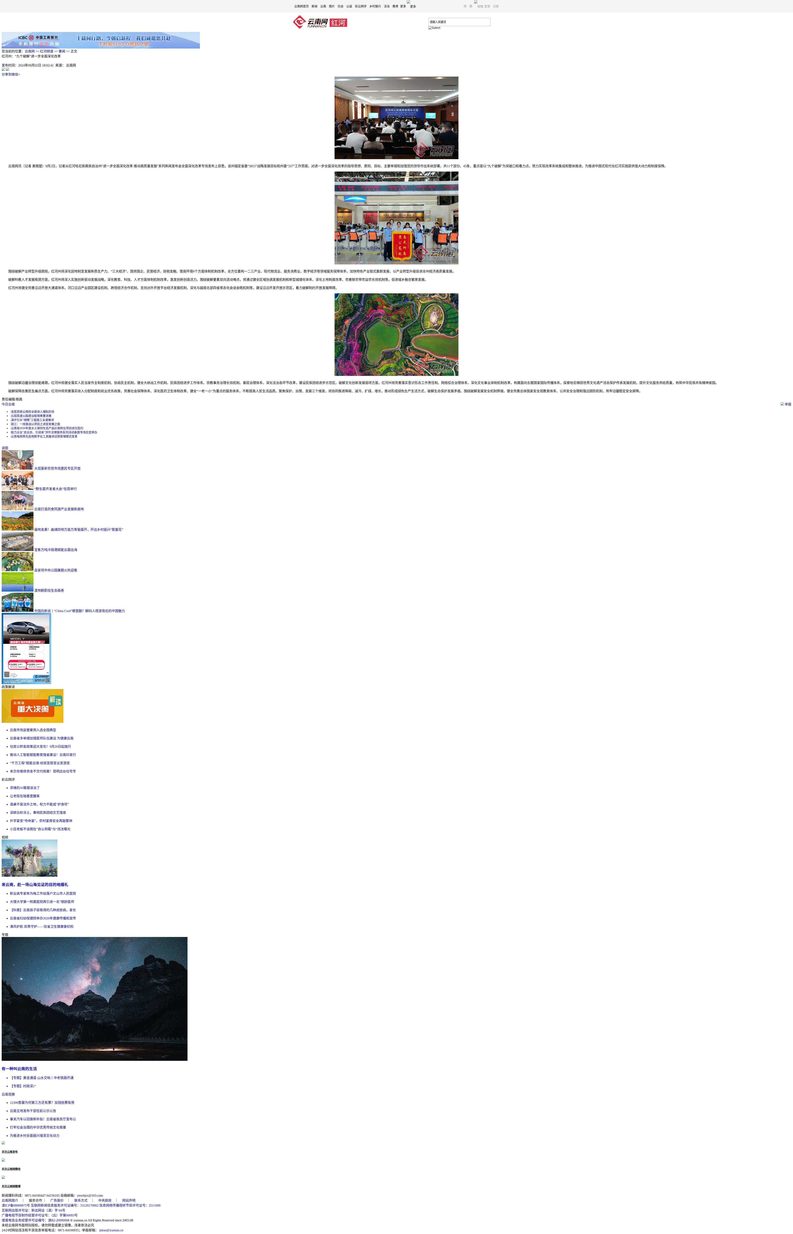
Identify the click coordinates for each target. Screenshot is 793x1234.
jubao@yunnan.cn (111, 1230)
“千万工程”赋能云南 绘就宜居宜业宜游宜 (40, 763)
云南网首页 (301, 6)
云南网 (30, 51)
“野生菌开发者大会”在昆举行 (55, 488)
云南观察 (8, 1094)
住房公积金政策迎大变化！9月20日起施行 (40, 746)
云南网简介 (10, 1200)
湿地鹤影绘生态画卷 (49, 590)
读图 (5, 448)
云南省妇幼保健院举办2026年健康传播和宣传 (43, 918)
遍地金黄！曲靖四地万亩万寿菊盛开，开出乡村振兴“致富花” (78, 529)
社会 (340, 6)
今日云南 (8, 404)
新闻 (314, 6)
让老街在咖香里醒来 (25, 796)
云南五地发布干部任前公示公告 (33, 1111)
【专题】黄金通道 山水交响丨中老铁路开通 (42, 1078)
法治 (387, 6)
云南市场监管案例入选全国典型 (33, 730)
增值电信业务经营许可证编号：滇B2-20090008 (35, 1220)
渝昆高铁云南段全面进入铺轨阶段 (32, 411)
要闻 (62, 51)
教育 (395, 6)
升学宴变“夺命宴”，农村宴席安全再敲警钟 (41, 821)
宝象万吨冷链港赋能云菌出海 (55, 550)
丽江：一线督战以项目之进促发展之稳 (35, 424)
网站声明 (128, 1200)
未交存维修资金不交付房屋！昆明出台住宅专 (43, 771)
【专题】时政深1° (23, 1086)
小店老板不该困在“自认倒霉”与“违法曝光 (40, 829)
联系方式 (81, 1200)
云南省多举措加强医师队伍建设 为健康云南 (42, 738)
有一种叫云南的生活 (19, 1069)
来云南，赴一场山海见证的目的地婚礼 (35, 884)
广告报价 (57, 1200)
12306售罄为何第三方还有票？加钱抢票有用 (42, 1102)
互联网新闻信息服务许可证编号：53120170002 (65, 1205)
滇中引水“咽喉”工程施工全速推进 (32, 420)
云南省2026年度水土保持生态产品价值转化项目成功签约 (47, 428)
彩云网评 (361, 6)
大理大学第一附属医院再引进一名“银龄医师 (42, 902)
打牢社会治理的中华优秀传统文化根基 (38, 1127)
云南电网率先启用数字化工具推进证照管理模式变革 (44, 436)
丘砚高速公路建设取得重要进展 (31, 415)
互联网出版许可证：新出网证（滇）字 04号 (33, 1210)
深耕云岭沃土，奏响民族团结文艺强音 (38, 812)
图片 (332, 6)
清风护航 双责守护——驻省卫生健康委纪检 (42, 926)
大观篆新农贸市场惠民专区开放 (57, 468)
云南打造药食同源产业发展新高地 (59, 509)
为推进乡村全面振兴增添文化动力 (34, 1135)
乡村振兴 (375, 6)
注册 (496, 6)
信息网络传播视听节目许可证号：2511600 (129, 1205)
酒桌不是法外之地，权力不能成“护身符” (39, 804)
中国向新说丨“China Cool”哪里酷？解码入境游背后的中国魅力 (79, 610)
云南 (323, 6)
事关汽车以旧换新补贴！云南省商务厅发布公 (43, 1119)
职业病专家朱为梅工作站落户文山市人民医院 (43, 893)
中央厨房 (105, 1200)
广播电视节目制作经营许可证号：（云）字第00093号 (40, 1215)
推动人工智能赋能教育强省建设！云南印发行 (43, 755)
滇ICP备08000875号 (16, 1205)
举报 (787, 404)
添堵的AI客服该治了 (25, 788)
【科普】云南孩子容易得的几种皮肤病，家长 (43, 910)
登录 (487, 6)
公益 (349, 6)
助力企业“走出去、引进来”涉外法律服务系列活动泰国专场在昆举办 (54, 432)
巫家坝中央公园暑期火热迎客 (55, 570)
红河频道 (46, 51)
